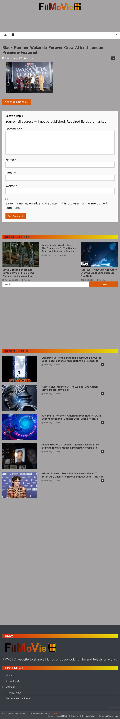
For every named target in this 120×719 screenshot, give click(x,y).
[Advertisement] (60, 21)
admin (30, 58)
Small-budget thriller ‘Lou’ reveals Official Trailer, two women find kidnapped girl (18, 272)
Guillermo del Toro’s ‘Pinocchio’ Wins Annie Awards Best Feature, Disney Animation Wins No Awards (71, 359)
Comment (13, 129)
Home (9, 675)
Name (11, 160)
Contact (10, 686)
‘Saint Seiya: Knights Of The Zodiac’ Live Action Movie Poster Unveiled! (70, 388)
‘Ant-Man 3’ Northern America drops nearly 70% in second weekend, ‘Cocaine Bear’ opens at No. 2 (71, 417)
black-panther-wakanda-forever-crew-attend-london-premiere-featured (18, 101)
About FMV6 (13, 681)
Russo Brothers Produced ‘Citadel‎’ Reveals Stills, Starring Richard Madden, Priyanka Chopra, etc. (70, 446)
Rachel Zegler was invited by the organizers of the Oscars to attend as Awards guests (59, 248)
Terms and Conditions (18, 698)
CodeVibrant (55, 713)
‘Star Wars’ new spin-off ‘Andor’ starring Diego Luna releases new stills (99, 272)
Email (10, 173)
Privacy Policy (13, 692)
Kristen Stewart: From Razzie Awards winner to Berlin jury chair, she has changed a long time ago (73, 475)
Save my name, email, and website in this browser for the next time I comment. (56, 205)
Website (11, 186)
